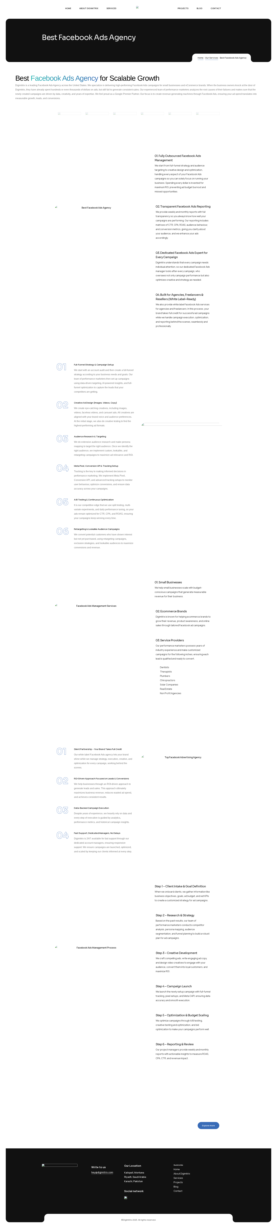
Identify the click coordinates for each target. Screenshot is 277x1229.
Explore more (208, 1125)
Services (178, 1178)
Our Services (211, 57)
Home (200, 57)
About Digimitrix (182, 1173)
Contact (178, 1191)
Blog (176, 1186)
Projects (178, 1182)
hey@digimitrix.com (102, 1172)
